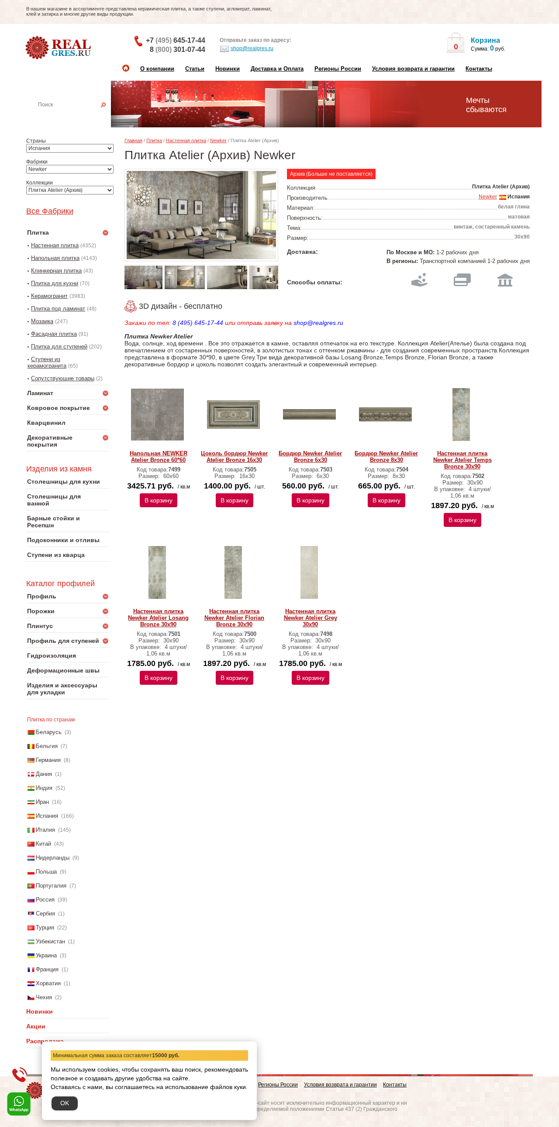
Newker (218, 140)
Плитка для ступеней (59, 346)
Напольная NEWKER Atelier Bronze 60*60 (158, 456)
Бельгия (47, 746)
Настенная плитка (77, 117)
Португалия (51, 885)
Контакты (479, 68)
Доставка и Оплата (277, 68)
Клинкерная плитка (56, 270)
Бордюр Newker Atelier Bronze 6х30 (310, 456)
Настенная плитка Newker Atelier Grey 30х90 (310, 618)
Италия (45, 829)
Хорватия (48, 983)
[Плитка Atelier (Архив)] (201, 215)
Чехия (44, 997)
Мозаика (42, 321)
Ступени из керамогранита (47, 362)
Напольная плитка (55, 258)
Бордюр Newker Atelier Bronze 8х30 (386, 456)
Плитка (154, 140)
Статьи (194, 68)
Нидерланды (52, 857)
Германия (48, 760)
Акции (35, 1026)
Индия (44, 788)
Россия (45, 899)
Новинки (227, 68)
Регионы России (337, 68)
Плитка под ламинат (58, 308)
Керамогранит (49, 296)
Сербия (45, 913)
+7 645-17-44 (175, 40)
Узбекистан (50, 941)
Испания (47, 816)
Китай (43, 843)
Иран (42, 802)
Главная (133, 140)
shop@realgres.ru (252, 48)
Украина (46, 955)
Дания (44, 774)
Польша (46, 871)
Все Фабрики (49, 211)
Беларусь (49, 732)
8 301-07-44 (177, 49)
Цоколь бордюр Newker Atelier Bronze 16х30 (234, 456)
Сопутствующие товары (62, 378)
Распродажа (45, 1041)
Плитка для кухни (54, 283)
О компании (157, 68)
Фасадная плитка (54, 334)
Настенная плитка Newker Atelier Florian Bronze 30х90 (234, 618)
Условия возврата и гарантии (413, 68)
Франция (47, 969)
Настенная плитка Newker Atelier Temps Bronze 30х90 (462, 460)
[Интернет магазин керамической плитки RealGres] (59, 48)
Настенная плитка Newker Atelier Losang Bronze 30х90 (158, 618)
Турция (45, 927)
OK (64, 1103)
